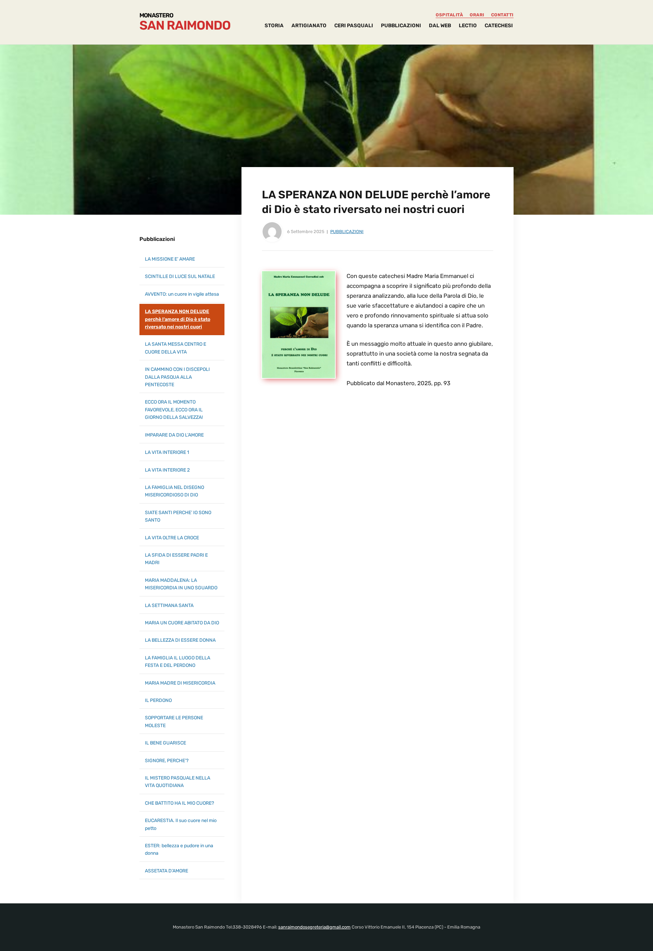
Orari (477, 14)
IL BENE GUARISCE (165, 743)
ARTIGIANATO (308, 25)
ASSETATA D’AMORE (166, 871)
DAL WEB (440, 25)
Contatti (502, 14)
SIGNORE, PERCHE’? (166, 761)
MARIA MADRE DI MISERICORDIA (180, 683)
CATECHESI (499, 25)
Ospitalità (449, 14)
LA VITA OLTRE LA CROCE (172, 538)
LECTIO (468, 25)
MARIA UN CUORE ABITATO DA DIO (182, 623)
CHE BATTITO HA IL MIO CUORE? (179, 803)
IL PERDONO (158, 700)
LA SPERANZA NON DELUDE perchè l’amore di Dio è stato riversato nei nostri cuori (177, 319)
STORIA (274, 25)
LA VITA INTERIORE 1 (167, 452)
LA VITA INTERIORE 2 (167, 470)
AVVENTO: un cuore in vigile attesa (182, 294)
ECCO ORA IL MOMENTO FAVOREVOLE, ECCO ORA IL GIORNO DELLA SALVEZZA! (174, 409)
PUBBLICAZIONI (401, 25)
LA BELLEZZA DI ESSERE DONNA (180, 640)
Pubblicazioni (347, 231)
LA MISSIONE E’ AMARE (170, 259)
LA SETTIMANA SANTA (169, 605)
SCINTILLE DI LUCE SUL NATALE (180, 276)
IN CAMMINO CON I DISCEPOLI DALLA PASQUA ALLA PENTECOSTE (177, 377)
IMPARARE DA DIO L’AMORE (174, 435)
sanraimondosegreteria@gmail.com (314, 927)
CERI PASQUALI (353, 25)
